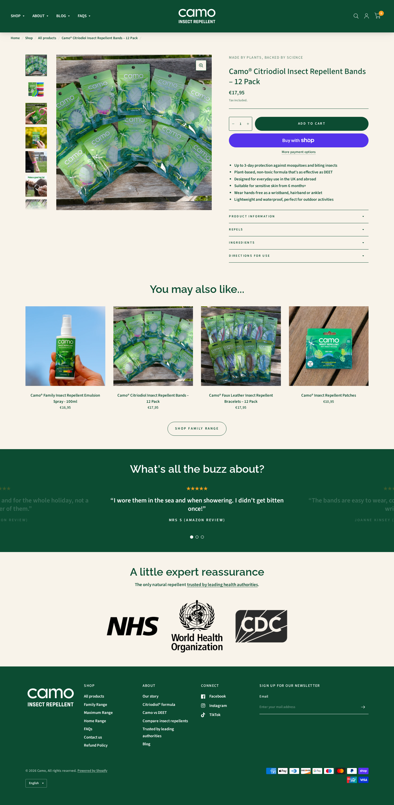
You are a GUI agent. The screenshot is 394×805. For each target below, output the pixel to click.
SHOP (16, 16)
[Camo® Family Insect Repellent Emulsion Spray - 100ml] (65, 346)
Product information (252, 216)
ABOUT (38, 16)
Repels (236, 229)
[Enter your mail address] (363, 707)
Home (15, 38)
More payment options (299, 152)
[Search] (356, 16)
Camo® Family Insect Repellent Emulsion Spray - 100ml (65, 398)
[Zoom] (201, 65)
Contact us (93, 737)
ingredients (242, 242)
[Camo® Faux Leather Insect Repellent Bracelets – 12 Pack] (241, 346)
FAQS (82, 16)
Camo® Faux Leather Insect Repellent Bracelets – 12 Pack (241, 398)
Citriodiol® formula (159, 704)
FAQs (88, 729)
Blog (146, 744)
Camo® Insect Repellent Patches (328, 395)
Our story (150, 696)
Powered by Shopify (92, 770)
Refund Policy (95, 745)
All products (47, 38)
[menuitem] (19, 16)
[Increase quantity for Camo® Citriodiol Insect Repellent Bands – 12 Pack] (248, 124)
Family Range (95, 704)
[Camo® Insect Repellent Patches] (329, 346)
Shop (29, 38)
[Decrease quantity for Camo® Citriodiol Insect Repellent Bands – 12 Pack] (233, 124)
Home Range (95, 721)
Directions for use (249, 256)
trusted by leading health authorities (222, 585)
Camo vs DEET (155, 712)
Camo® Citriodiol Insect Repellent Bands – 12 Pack (153, 398)
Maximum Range (98, 712)
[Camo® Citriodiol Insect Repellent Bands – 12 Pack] (153, 346)
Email (263, 696)
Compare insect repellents (165, 721)
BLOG (61, 16)
